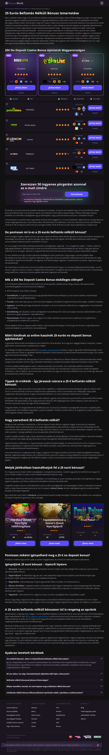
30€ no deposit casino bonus (37, 616)
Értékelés (21, 93)
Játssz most (20, 543)
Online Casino (9, 8)
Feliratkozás (77, 194)
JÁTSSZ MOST (21, 87)
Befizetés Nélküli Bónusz (22, 8)
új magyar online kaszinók (49, 350)
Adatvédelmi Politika (86, 745)
